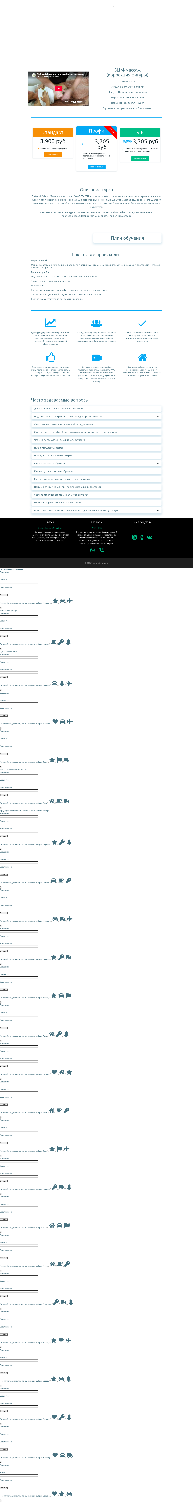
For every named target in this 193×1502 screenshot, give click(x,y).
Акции (160, 6)
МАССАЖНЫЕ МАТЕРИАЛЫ (129, 6)
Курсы (109, 6)
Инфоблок (148, 6)
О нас (100, 6)
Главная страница (85, 6)
